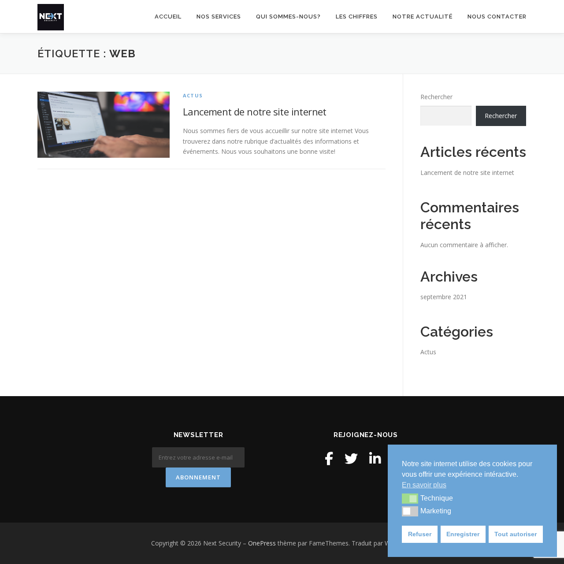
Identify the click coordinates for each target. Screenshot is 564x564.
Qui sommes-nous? (288, 16)
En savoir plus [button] (424, 485)
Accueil (168, 16)
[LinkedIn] (375, 458)
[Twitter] (351, 458)
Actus (193, 95)
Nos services (219, 16)
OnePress (262, 543)
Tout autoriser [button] (515, 534)
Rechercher (436, 97)
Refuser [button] (419, 534)
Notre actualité (423, 16)
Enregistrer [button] (462, 534)
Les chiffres (357, 16)
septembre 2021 (443, 297)
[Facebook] (329, 458)
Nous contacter (497, 16)
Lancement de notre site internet (255, 111)
